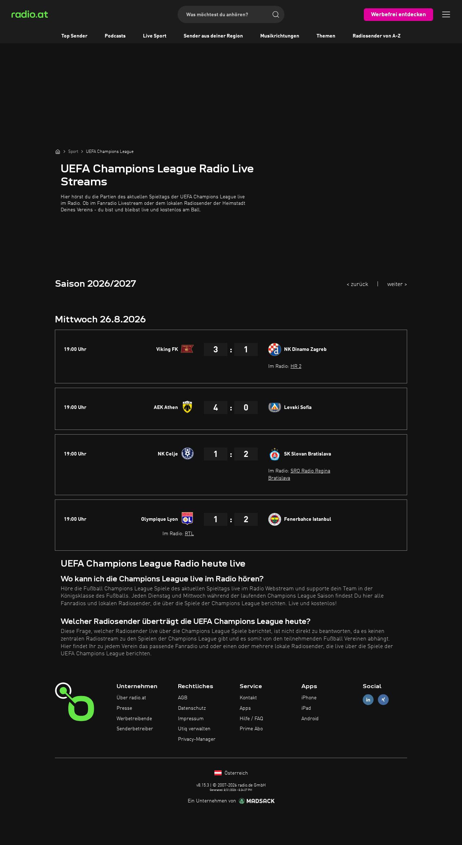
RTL (189, 533)
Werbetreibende (134, 718)
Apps (245, 708)
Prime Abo (251, 728)
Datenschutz (192, 708)
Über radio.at (131, 697)
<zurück (357, 284)
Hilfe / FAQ (251, 718)
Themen (326, 36)
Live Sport (154, 36)
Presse (124, 708)
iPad (306, 708)
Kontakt (248, 697)
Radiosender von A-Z (377, 36)
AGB (182, 697)
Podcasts (115, 36)
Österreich (235, 773)
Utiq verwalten (194, 728)
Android (310, 718)
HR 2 (296, 366)
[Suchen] (275, 14)
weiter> (397, 284)
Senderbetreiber (135, 728)
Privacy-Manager (196, 739)
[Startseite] (58, 151)
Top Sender (74, 36)
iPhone (309, 697)
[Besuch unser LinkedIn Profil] (368, 700)
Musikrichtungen (279, 36)
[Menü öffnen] (446, 14)
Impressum (191, 718)
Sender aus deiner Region (213, 36)
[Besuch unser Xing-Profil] (383, 700)
